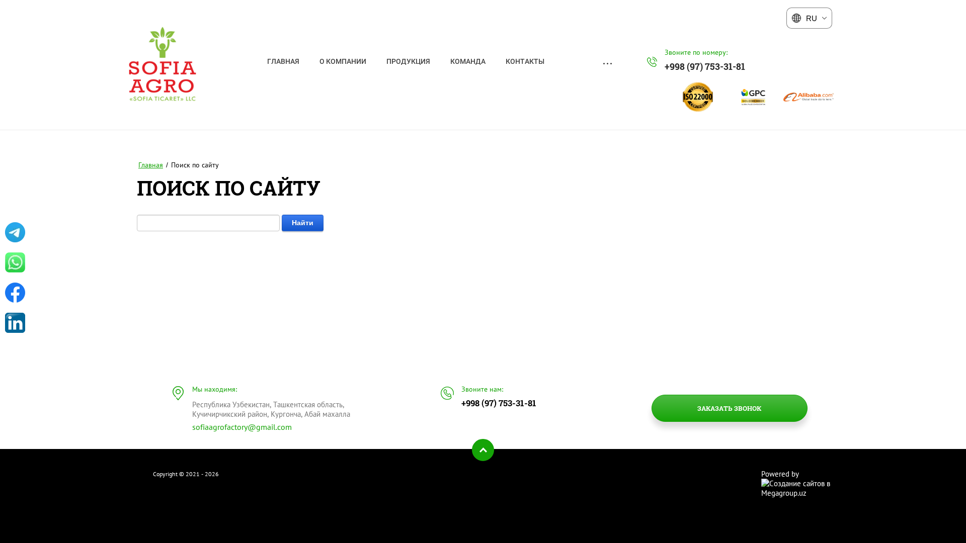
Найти (302, 223)
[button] (730, 408)
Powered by (780, 474)
